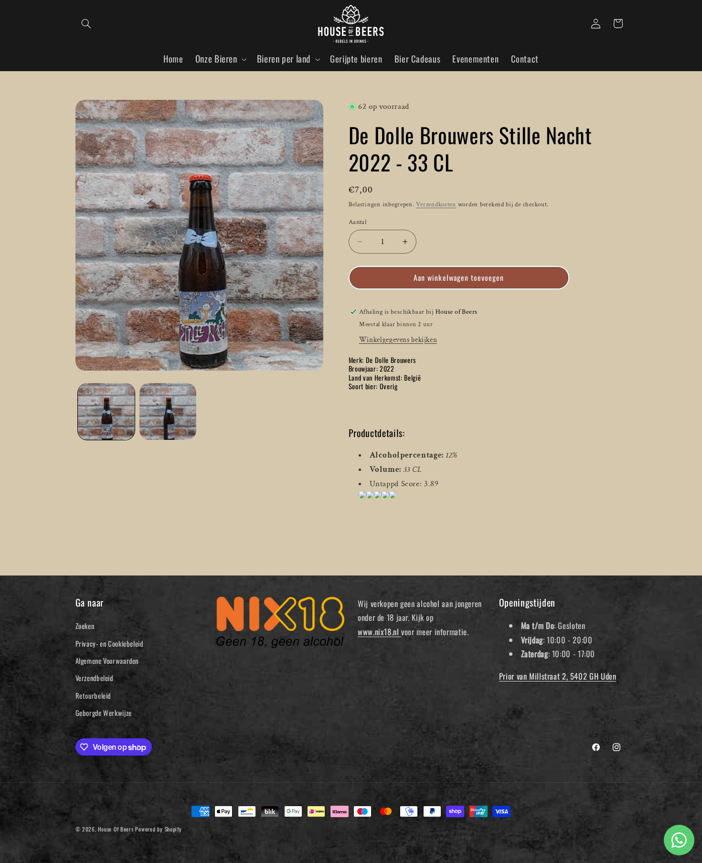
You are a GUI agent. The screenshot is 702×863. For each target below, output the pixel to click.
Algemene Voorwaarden (107, 660)
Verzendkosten (436, 204)
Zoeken (85, 625)
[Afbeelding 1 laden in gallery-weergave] (106, 411)
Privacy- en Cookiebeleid (109, 643)
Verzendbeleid (94, 677)
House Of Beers (115, 829)
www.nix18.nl (379, 632)
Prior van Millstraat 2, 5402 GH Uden (558, 676)
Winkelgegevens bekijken (398, 339)
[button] (86, 23)
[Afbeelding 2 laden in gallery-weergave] (167, 411)
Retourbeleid (93, 695)
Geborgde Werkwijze (103, 712)
